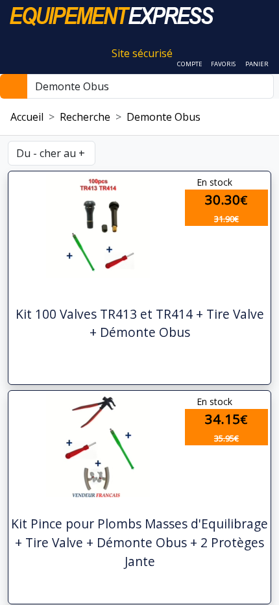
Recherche (85, 117)
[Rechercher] (13, 86)
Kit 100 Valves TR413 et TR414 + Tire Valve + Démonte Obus (140, 323)
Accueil (26, 117)
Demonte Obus (163, 117)
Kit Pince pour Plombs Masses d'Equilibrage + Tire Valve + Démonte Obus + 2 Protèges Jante (139, 542)
